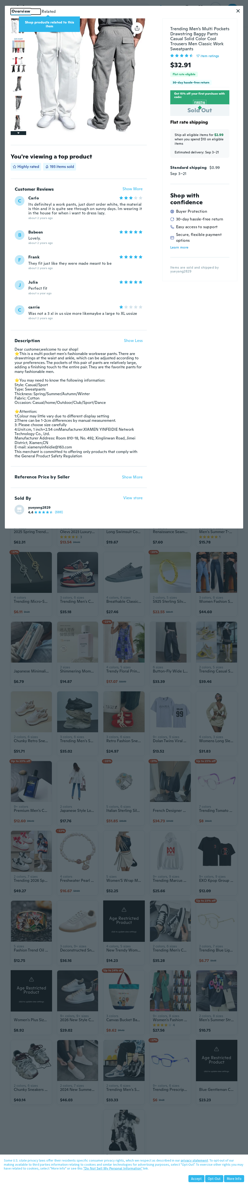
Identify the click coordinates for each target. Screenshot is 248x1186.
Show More (133, 189)
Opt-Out (214, 1178)
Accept (196, 1178)
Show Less (133, 341)
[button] (238, 11)
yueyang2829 (39, 507)
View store (133, 498)
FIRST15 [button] (199, 103)
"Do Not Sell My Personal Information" (112, 1168)
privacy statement (194, 1160)
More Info (234, 1178)
